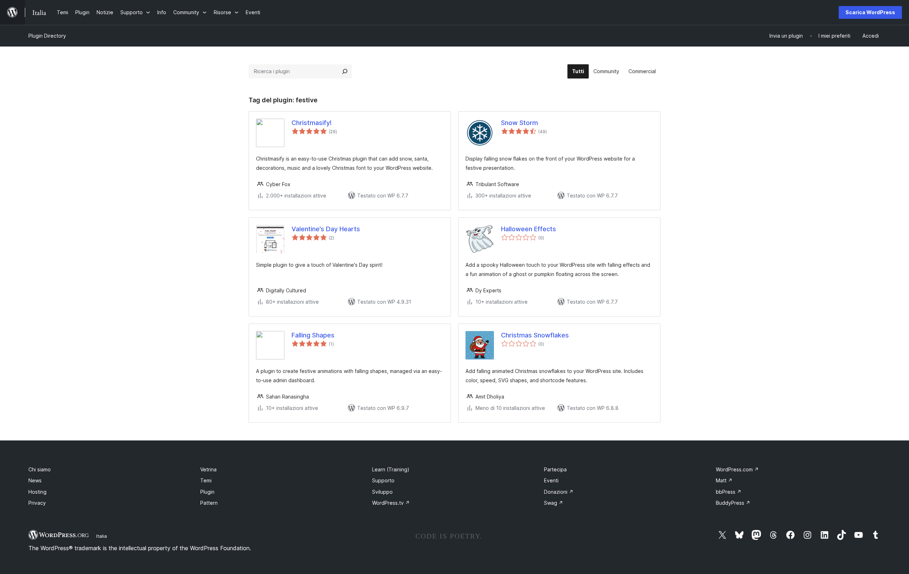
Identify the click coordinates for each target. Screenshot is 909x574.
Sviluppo (382, 492)
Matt (724, 480)
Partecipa (555, 469)
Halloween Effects (528, 229)
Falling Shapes (313, 335)
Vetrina (208, 469)
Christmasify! (312, 122)
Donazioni (558, 492)
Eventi (551, 480)
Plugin (207, 492)
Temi (206, 480)
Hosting (37, 492)
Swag (553, 503)
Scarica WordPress (870, 12)
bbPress (728, 492)
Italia (101, 536)
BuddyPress (733, 503)
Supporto (383, 480)
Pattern (209, 503)
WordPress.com (737, 469)
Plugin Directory (47, 36)
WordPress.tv (391, 503)
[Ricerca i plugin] (345, 71)
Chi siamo (39, 469)
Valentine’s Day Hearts (326, 229)
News (35, 480)
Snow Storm (519, 122)
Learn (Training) (390, 469)
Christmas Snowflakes (535, 335)
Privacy (37, 503)
